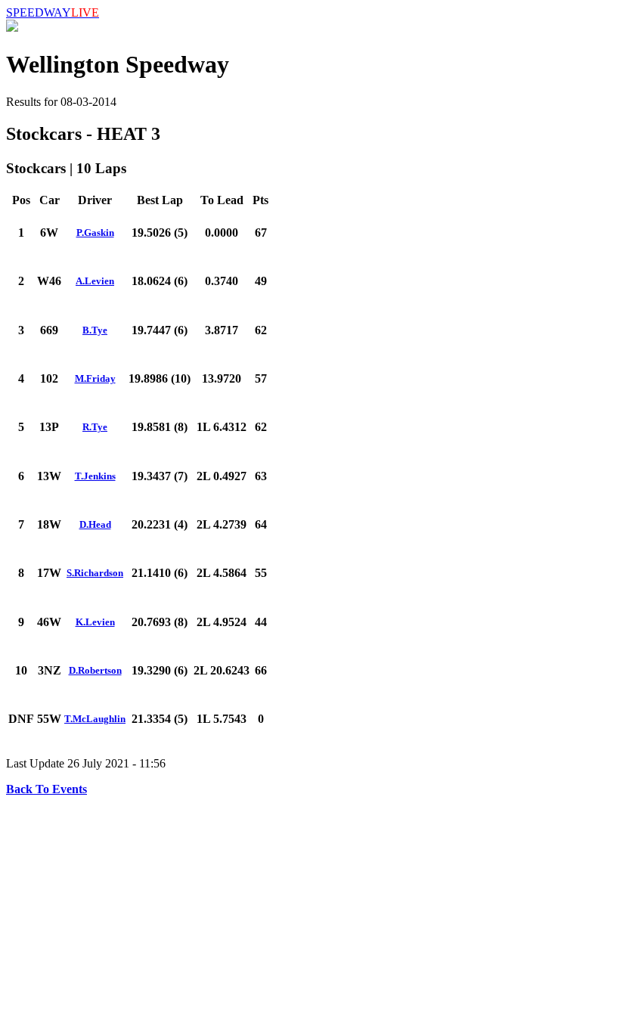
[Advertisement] (310, 902)
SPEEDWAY (52, 12)
